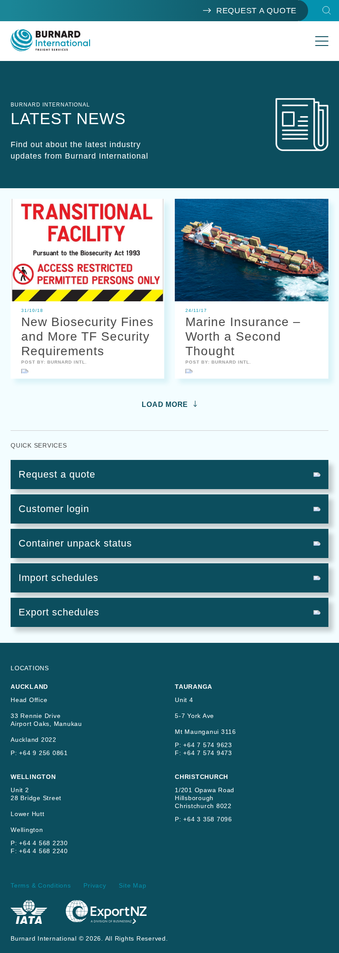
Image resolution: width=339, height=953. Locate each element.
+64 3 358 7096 (207, 819)
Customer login (54, 508)
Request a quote (256, 10)
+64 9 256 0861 (43, 752)
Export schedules (59, 612)
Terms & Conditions (41, 885)
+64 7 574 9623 (207, 744)
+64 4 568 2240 (43, 850)
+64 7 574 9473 (207, 752)
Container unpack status (75, 543)
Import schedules (58, 577)
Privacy (94, 885)
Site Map (132, 885)
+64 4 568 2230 (43, 843)
